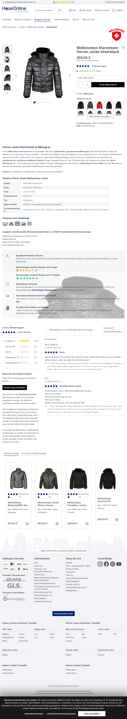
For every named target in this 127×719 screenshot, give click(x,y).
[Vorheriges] (16, 75)
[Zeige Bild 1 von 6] (34, 102)
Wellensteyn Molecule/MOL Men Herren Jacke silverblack (18, 504)
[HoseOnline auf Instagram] (100, 565)
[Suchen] (59, 10)
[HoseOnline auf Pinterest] (112, 565)
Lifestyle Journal (72, 584)
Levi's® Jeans (103, 629)
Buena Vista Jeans (10, 650)
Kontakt (69, 563)
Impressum (38, 566)
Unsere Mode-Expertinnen (77, 578)
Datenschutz (39, 575)
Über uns (69, 575)
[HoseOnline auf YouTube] (118, 565)
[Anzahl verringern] (79, 84)
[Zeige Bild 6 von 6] (51, 102)
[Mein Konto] (85, 10)
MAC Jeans (7, 629)
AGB (36, 563)
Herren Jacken (73, 665)
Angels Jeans (39, 629)
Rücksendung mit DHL (43, 592)
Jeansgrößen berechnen (76, 587)
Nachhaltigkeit (40, 598)
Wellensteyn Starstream (18, 151)
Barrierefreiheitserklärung (44, 583)
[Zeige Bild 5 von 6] (48, 102)
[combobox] (45, 10)
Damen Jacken (9, 665)
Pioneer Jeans (72, 650)
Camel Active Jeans (106, 650)
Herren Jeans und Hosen (78, 623)
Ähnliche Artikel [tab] (11, 453)
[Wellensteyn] (116, 35)
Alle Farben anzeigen (99, 116)
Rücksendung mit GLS (43, 595)
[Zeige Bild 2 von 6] (38, 102)
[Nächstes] (70, 75)
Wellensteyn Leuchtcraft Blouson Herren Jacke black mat (106, 500)
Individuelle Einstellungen (34, 714)
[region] (37, 75)
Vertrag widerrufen (63, 613)
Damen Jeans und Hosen (14, 623)
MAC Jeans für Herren (75, 629)
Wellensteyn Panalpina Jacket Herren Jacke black (78, 504)
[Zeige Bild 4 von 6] (44, 102)
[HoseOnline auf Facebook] (106, 565)
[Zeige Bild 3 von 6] (41, 102)
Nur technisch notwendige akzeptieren (61, 714)
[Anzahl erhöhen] (87, 84)
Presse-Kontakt (72, 569)
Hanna (45, 307)
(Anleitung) (23, 218)
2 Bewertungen (99, 66)
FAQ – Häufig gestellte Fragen (78, 566)
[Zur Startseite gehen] (15, 10)
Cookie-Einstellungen (43, 601)
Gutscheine (70, 572)
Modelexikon (71, 590)
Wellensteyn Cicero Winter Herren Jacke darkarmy (48, 504)
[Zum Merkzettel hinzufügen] (123, 47)
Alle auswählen (91, 713)
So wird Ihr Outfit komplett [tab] (33, 453)
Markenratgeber (72, 581)
